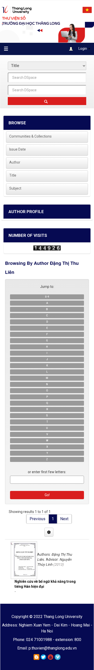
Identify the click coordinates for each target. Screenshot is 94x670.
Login (83, 49)
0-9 (47, 296)
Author (14, 162)
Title (12, 175)
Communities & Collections (30, 136)
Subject (15, 188)
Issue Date (17, 149)
